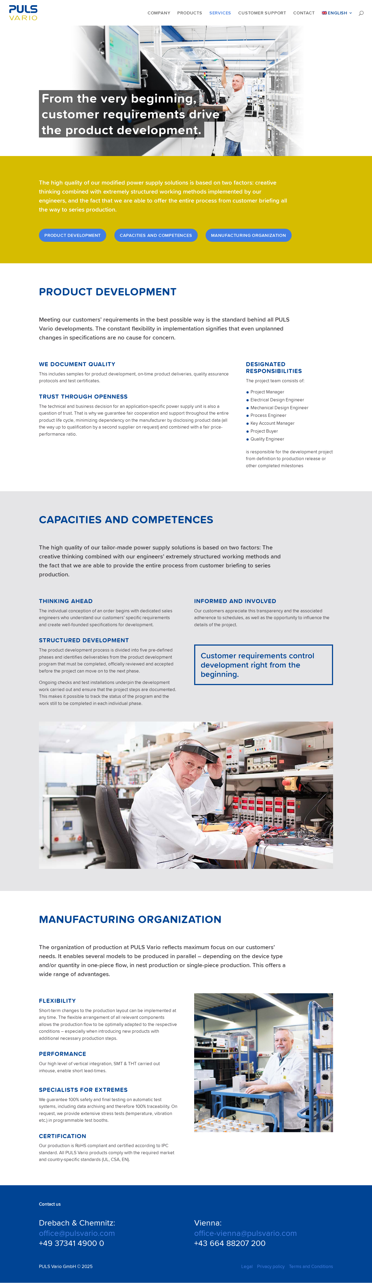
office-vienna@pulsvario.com (245, 1233)
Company (159, 13)
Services (220, 13)
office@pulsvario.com (77, 1233)
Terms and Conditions (311, 1266)
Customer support (262, 13)
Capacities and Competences (156, 235)
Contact (304, 13)
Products (189, 13)
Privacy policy (271, 1266)
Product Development (72, 235)
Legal (247, 1266)
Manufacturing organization (248, 235)
